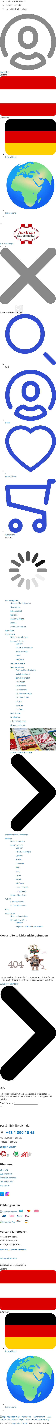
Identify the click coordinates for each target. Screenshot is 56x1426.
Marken (8, 838)
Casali (18, 875)
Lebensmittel (16, 611)
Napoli (18, 879)
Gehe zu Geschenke (19, 637)
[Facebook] (2, 1195)
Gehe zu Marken (17, 841)
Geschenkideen (17, 667)
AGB (49, 1416)
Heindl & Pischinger (24, 647)
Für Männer (21, 685)
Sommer (19, 922)
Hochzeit (19, 709)
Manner (19, 643)
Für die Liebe (21, 689)
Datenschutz (39, 1416)
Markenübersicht (17, 895)
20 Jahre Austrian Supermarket (29, 926)
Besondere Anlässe (18, 920)
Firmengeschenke (18, 725)
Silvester (19, 705)
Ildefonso (20, 659)
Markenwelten (16, 845)
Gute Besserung (23, 674)
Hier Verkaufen (6, 1181)
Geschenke (15, 607)
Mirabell (19, 855)
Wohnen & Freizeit (18, 626)
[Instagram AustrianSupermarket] (7, 1195)
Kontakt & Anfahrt (8, 1177)
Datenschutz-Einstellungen (12, 1419)
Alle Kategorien (11, 600)
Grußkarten (15, 717)
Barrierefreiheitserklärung (37, 1419)
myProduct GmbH (19, 1423)
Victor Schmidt (22, 651)
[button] (30, 341)
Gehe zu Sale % (17, 901)
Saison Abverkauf (18, 905)
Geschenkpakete (17, 663)
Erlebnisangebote (18, 721)
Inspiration (10, 913)
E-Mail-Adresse (6, 1103)
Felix (18, 871)
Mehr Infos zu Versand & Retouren (13, 1249)
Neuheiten (9, 630)
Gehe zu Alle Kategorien (20, 603)
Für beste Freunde (24, 693)
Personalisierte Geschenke (16, 834)
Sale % (8, 899)
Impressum (26, 1416)
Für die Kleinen (22, 697)
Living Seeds (21, 891)
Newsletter (5, 1185)
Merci (18, 655)
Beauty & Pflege (17, 619)
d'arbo (18, 859)
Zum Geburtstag (23, 678)
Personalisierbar (17, 641)
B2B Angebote (6, 1174)
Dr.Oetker (20, 863)
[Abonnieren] (1, 1106)
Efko (17, 867)
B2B (7, 909)
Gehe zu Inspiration (19, 916)
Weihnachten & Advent (26, 670)
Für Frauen (20, 682)
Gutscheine (15, 713)
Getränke (14, 615)
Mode (12, 622)
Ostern (19, 701)
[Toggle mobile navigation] (1, 223)
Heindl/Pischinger (23, 852)
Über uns (4, 1170)
